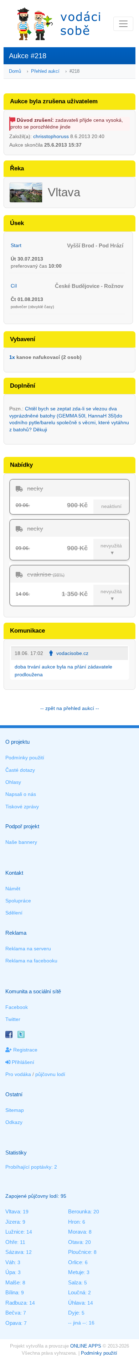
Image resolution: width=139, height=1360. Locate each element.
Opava (13, 1323)
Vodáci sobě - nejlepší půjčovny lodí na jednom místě (59, 23)
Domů (15, 71)
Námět (12, 888)
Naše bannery (21, 842)
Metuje (76, 1272)
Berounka (79, 1211)
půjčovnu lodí (50, 1074)
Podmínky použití (24, 757)
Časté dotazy (20, 770)
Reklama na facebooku (31, 960)
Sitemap (14, 1110)
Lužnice (14, 1232)
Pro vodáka (18, 1074)
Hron (73, 1222)
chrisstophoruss (51, 136)
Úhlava (76, 1303)
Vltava (12, 1211)
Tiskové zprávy (22, 806)
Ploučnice (79, 1252)
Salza (74, 1282)
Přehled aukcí (45, 71)
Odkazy (13, 1122)
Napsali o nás (20, 794)
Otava (75, 1242)
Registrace (24, 1050)
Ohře (11, 1242)
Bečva (12, 1313)
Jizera (12, 1222)
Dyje (73, 1313)
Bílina (11, 1292)
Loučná (76, 1292)
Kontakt (14, 873)
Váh (10, 1262)
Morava (77, 1232)
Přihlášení (22, 1062)
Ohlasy (13, 782)
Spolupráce (18, 900)
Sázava (14, 1252)
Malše (12, 1282)
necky (35, 488)
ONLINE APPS (85, 1346)
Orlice (75, 1262)
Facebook (16, 1007)
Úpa (10, 1272)
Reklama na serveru (28, 948)
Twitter (12, 1019)
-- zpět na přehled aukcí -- (69, 708)
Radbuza (15, 1303)
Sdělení (13, 913)
